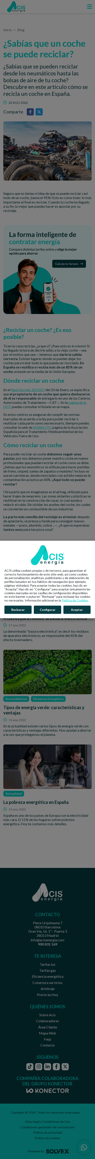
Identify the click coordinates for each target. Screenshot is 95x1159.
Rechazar (18, 610)
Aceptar (77, 610)
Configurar (47, 610)
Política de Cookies (75, 600)
